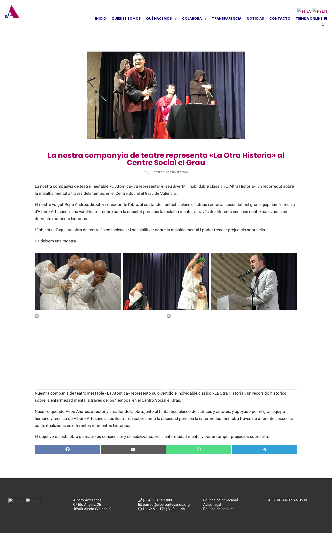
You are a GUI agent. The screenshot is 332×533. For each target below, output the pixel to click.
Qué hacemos (159, 19)
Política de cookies (219, 509)
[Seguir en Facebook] (272, 507)
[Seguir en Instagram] (291, 507)
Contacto (279, 19)
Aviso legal (212, 504)
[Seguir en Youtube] (282, 507)
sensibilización (177, 172)
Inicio (100, 19)
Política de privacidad (220, 500)
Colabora (192, 19)
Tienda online (309, 19)
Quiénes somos (126, 19)
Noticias (255, 19)
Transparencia (226, 19)
